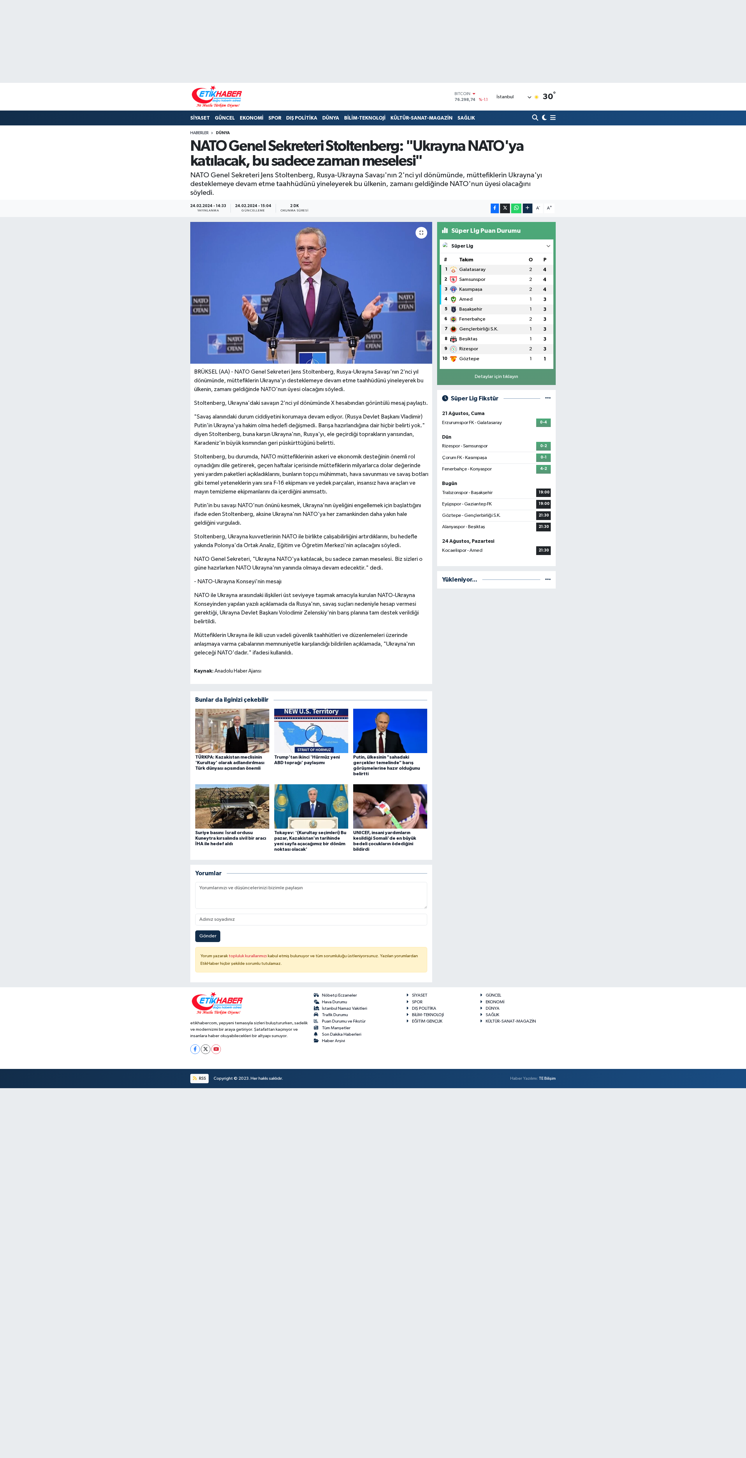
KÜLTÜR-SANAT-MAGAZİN (421, 117)
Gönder (208, 936)
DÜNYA (330, 117)
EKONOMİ (251, 117)
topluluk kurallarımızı (248, 956)
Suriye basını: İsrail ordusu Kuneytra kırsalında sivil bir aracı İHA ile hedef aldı (230, 838)
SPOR (274, 117)
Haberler (199, 133)
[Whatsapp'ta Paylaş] (516, 208)
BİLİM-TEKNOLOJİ (365, 117)
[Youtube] (216, 1049)
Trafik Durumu (335, 1015)
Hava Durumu (334, 1002)
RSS (202, 1078)
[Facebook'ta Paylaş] (495, 208)
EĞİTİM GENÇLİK (427, 1021)
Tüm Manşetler (336, 1028)
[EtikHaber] (217, 96)
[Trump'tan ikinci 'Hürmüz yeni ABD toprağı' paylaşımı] (311, 730)
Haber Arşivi (333, 1041)
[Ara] (535, 118)
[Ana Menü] (552, 118)
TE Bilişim (547, 1078)
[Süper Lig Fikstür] (548, 398)
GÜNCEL (225, 117)
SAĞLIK (466, 117)
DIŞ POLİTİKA (301, 117)
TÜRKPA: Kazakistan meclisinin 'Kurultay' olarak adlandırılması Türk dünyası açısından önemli (229, 763)
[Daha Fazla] (527, 208)
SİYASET (200, 117)
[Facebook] (195, 1049)
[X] (205, 1049)
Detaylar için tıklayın (496, 376)
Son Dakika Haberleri (341, 1034)
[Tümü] (548, 579)
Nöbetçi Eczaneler (339, 995)
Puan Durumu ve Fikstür (344, 1021)
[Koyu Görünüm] (543, 118)
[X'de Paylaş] (505, 208)
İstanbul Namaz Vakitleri (344, 1008)
